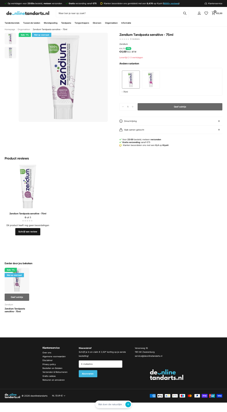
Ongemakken (111, 23)
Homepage (10, 29)
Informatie (126, 23)
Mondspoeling (50, 23)
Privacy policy (49, 364)
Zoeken (185, 13)
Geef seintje (180, 106)
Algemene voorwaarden (54, 356)
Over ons (46, 352)
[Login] (199, 13)
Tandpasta (66, 23)
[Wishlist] (206, 13)
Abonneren (88, 373)
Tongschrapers (82, 23)
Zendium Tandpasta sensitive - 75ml (27, 213)
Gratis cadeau (49, 376)
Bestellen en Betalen (52, 368)
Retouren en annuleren (53, 380)
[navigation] (10, 38)
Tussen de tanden (31, 23)
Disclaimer (47, 360)
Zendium (123, 44)
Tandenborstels (12, 23)
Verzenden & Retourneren (54, 372)
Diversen (97, 23)
